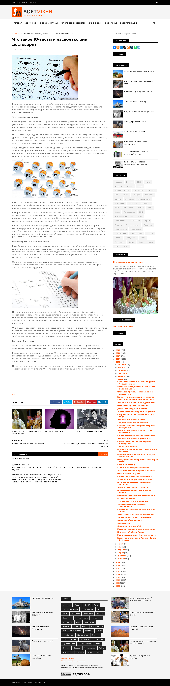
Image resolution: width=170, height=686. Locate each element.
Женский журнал (49, 23)
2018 (118, 562)
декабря (122, 364)
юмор (117, 246)
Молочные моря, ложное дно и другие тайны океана (136, 455)
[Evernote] (135, 47)
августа (122, 376)
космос (140, 208)
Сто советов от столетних (128, 262)
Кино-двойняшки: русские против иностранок (134, 442)
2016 (118, 568)
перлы (147, 221)
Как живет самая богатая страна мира (136, 529)
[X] (124, 47)
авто (148, 182)
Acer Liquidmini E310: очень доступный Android (136, 153)
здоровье (129, 199)
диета (125, 195)
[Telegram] (138, 47)
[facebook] (157, 2)
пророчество (121, 229)
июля (120, 379)
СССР (139, 182)
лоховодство (129, 212)
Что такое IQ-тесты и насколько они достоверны (135, 393)
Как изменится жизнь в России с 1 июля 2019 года (136, 539)
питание (118, 225)
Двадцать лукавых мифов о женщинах (136, 470)
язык (126, 246)
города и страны (122, 191)
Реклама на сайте (67, 658)
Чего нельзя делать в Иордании (133, 406)
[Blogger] (128, 47)
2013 (118, 577)
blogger (103, 454)
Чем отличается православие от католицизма (26, 432)
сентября (123, 373)
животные (149, 195)
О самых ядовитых (126, 498)
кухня (117, 212)
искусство (145, 203)
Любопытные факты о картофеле (139, 71)
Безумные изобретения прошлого (139, 111)
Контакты (33, 2)
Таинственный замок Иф (135, 101)
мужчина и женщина (124, 216)
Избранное (30, 23)
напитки (88, 631)
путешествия (120, 233)
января (121, 559)
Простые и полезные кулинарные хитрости (134, 483)
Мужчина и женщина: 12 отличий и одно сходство (137, 450)
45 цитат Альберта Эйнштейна (132, 423)
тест (20, 34)
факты (131, 242)
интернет (133, 203)
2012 (118, 580)
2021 (118, 356)
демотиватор (139, 191)
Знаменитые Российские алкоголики (135, 400)
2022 (118, 353)
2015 (118, 571)
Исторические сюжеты (73, 23)
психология (136, 229)
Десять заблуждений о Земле (132, 409)
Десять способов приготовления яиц (135, 514)
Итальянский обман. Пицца (130, 532)
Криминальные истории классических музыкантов (135, 163)
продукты (148, 225)
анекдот (118, 186)
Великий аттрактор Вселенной (138, 91)
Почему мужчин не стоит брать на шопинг (134, 491)
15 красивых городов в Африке (132, 501)
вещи (140, 186)
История (118, 182)
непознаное (134, 221)
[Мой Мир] (121, 47)
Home (14, 34)
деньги (152, 191)
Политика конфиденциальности (73, 661)
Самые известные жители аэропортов (136, 436)
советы (118, 238)
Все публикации (128, 23)
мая (120, 547)
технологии (119, 242)
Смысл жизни (124, 523)
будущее (130, 186)
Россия (129, 182)
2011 (118, 583)
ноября (122, 367)
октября (122, 370)
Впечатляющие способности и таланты (136, 535)
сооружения (130, 238)
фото (140, 242)
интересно (119, 203)
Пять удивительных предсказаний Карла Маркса (137, 460)
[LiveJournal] (131, 47)
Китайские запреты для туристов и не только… (136, 510)
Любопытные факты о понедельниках (136, 403)
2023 (118, 350)
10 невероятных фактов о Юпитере (134, 479)
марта (121, 553)
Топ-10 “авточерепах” (128, 446)
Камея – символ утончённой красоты (135, 397)
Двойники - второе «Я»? (129, 526)
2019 (118, 362)
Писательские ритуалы (128, 473)
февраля (122, 556)
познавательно (133, 225)
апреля (121, 550)
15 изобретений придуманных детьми (136, 412)
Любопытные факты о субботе (132, 487)
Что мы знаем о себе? (54, 431)
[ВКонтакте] (114, 47)
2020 (118, 359)
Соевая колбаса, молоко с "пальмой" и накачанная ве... (136, 388)
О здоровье (111, 23)
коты (150, 208)
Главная (15, 2)
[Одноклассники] (117, 47)
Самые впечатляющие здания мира (134, 476)
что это (27, 34)
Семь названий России (134, 132)
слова (97, 644)
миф (141, 212)
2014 (118, 574)
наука (139, 216)
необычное (120, 221)
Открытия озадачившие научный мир (136, 495)
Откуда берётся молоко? (129, 520)
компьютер (128, 208)
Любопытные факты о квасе (131, 420)
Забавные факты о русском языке (134, 517)
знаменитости (144, 199)
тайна (143, 238)
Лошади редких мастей (135, 122)
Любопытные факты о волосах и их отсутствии (134, 431)
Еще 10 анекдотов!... (123, 326)
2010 (118, 586)
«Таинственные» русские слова (133, 467)
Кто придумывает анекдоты (89, 431)
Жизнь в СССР (95, 23)
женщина (136, 195)
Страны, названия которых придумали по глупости (136, 426)
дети (117, 195)
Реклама (24, 2)
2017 (118, 565)
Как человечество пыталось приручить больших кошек (136, 383)
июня (121, 544)
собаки (150, 233)
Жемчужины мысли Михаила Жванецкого (131, 505)
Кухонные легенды (126, 465)
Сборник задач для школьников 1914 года (135, 415)
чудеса (150, 242)
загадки (118, 199)
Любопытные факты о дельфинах (134, 439)
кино (117, 208)
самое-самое (136, 233)
